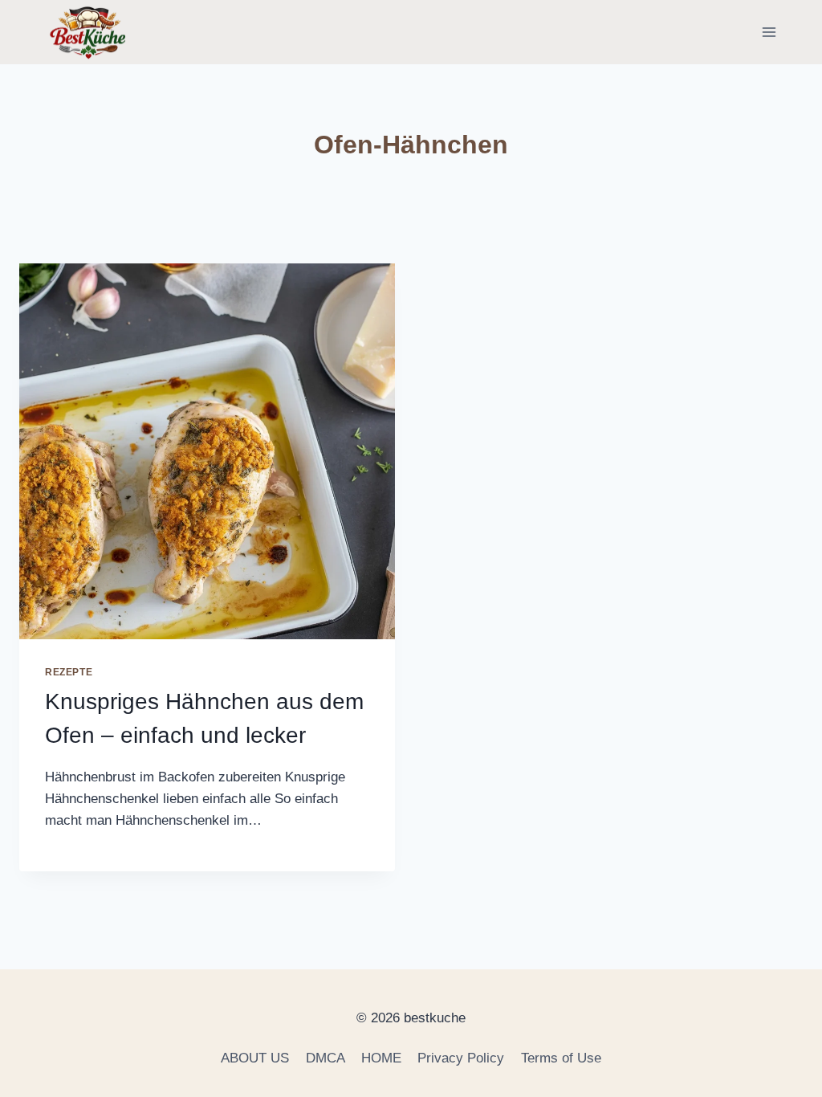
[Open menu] (768, 31)
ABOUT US (255, 1058)
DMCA (325, 1058)
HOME (381, 1058)
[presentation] (207, 451)
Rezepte (68, 672)
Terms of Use (561, 1058)
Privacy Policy (460, 1058)
